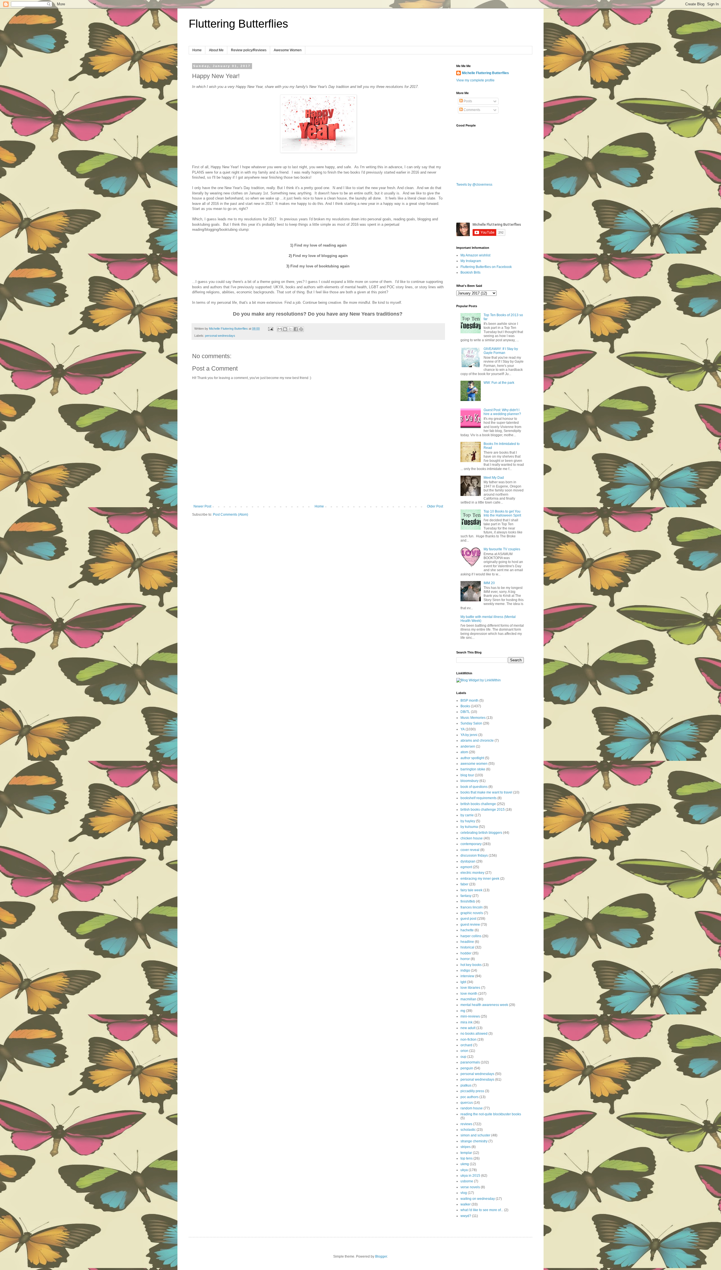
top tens (466, 1158)
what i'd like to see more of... (481, 1210)
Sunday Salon (471, 723)
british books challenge (478, 804)
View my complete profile (475, 80)
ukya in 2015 (470, 1176)
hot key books (471, 965)
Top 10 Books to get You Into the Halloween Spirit (502, 513)
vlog (463, 1193)
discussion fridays (474, 855)
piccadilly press (472, 1091)
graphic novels (471, 913)
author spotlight (472, 758)
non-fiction (468, 1039)
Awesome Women (288, 50)
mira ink (466, 1022)
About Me (216, 50)
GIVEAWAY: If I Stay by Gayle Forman (501, 351)
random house (471, 1108)
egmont (466, 867)
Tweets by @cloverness (474, 185)
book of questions (474, 787)
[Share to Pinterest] (301, 329)
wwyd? (465, 1216)
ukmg (464, 1164)
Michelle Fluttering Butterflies (485, 73)
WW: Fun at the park (499, 383)
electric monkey (472, 873)
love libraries (470, 988)
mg (462, 1011)
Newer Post (202, 506)
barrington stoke (472, 769)
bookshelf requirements (478, 798)
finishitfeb (467, 901)
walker (465, 1204)
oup (463, 1057)
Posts (467, 101)
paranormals (470, 1062)
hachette (467, 930)
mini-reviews (470, 1016)
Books (465, 706)
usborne (466, 1181)
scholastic (468, 1130)
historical (467, 947)
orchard (466, 1045)
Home (197, 50)
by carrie (467, 815)
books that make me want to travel (486, 792)
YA (462, 729)
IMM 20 (489, 583)
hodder (465, 953)
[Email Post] (270, 328)
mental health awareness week (484, 1005)
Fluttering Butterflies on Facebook (486, 267)
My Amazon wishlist (475, 255)
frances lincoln (471, 907)
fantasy (465, 896)
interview (467, 976)
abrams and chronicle (477, 741)
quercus (466, 1103)
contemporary (471, 844)
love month (468, 994)
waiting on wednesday (477, 1199)
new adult (467, 1028)
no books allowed (474, 1034)
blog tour (467, 775)
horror (465, 959)
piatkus (465, 1085)
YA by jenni (468, 735)
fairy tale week (471, 890)
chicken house (471, 838)
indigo (465, 970)
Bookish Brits (470, 272)
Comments (471, 110)
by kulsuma (469, 827)
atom (464, 752)
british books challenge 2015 (482, 810)
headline (467, 942)
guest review (470, 925)
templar (466, 1153)
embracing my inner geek (479, 879)
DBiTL (465, 712)
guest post (468, 919)
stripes (465, 1147)
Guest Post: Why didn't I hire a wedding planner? (502, 412)
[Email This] (279, 329)
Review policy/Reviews (248, 50)
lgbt (463, 982)
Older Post (435, 506)
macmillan (468, 999)
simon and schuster (475, 1135)
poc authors (469, 1097)
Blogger (381, 1256)
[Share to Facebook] (296, 329)
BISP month (469, 700)
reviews (466, 1124)
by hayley (467, 821)
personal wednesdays (220, 335)
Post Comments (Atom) (230, 515)
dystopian (467, 861)
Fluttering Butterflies (238, 23)
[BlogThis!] (285, 329)
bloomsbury (469, 781)
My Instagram (470, 261)
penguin (466, 1068)
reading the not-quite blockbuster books (490, 1114)
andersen (467, 746)
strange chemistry (474, 1141)
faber (464, 884)
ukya (464, 1170)
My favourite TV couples (502, 549)
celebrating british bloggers (481, 833)
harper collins (470, 936)
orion (464, 1051)
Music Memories (473, 718)
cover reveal (469, 850)
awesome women (474, 764)
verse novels (470, 1187)
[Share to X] (290, 329)
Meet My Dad (494, 478)
